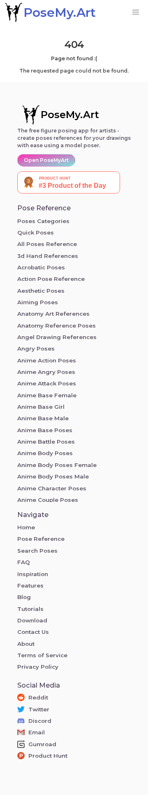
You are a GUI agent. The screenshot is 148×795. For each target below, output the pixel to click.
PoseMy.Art (70, 115)
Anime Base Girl (41, 406)
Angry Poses (36, 348)
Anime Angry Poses (46, 372)
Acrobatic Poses (41, 267)
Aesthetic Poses (41, 290)
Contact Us (33, 632)
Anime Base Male (43, 418)
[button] (135, 12)
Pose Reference (41, 538)
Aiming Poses (37, 302)
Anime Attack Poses (46, 383)
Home (26, 527)
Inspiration (32, 574)
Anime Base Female (46, 395)
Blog (24, 597)
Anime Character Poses (51, 488)
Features (30, 585)
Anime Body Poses (45, 453)
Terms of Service (42, 655)
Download (32, 620)
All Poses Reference (47, 244)
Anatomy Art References (53, 313)
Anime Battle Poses (46, 441)
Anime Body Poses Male (53, 476)
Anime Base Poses (44, 430)
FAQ (23, 562)
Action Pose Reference (51, 279)
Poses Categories (43, 221)
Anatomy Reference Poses (56, 325)
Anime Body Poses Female (57, 465)
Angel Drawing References (57, 337)
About (26, 643)
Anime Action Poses (46, 360)
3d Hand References (47, 256)
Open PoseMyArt (46, 160)
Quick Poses (35, 232)
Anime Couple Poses (47, 500)
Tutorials (30, 609)
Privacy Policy (37, 666)
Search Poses (37, 550)
